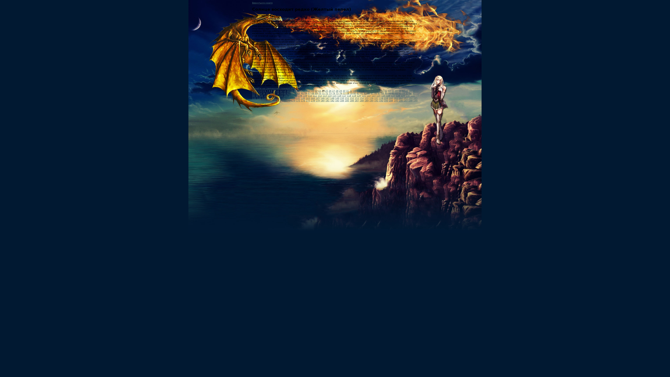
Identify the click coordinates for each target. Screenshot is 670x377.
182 (332, 100)
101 (266, 96)
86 (375, 93)
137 (279, 98)
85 (372, 93)
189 (366, 100)
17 (298, 91)
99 (257, 96)
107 (295, 96)
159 (386, 98)
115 (334, 96)
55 (267, 93)
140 (293, 98)
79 (351, 93)
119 (354, 96)
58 (278, 93)
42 (386, 91)
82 (361, 93)
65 (302, 93)
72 (326, 93)
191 (376, 100)
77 (344, 93)
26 (330, 91)
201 (259, 103)
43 (389, 91)
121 (364, 96)
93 (400, 93)
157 (376, 98)
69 (316, 93)
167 (259, 100)
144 (313, 98)
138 (283, 98)
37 (368, 91)
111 (315, 96)
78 (347, 93)
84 (368, 93)
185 (347, 100)
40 (379, 91)
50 (413, 91)
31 (347, 91)
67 (309, 93)
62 (292, 93)
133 (259, 98)
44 (393, 91)
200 (254, 103)
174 (293, 100)
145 (318, 98)
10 (274, 91)
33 (354, 91)
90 (389, 93)
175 (298, 100)
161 (396, 98)
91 (393, 93)
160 (391, 98)
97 (414, 93)
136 (274, 98)
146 (323, 98)
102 (271, 96)
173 (288, 100)
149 (337, 98)
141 (298, 98)
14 (288, 91)
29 (340, 91)
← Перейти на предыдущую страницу (273, 18)
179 (318, 100)
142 (303, 98)
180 (323, 100)
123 (373, 96)
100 (261, 96)
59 (281, 93)
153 (357, 98)
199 (415, 100)
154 (362, 98)
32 (351, 91)
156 (371, 98)
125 (383, 96)
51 (253, 93)
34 (358, 91)
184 (342, 100)
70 (319, 93)
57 (274, 93)
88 (382, 93)
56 (271, 93)
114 (329, 96)
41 (382, 91)
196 (401, 100)
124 (378, 96)
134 (264, 98)
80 (354, 93)
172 (283, 100)
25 (326, 91)
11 (277, 91)
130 (408, 96)
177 (308, 100)
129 (403, 96)
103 (276, 96)
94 (403, 93)
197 (406, 100)
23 (319, 91)
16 (295, 91)
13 (284, 91)
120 (359, 96)
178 (313, 100)
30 (344, 91)
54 (264, 93)
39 (375, 91)
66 (305, 93)
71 (323, 93)
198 (410, 100)
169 (269, 100)
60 (285, 93)
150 (342, 98)
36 (365, 91)
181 (327, 100)
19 (305, 91)
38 (372, 91)
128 (398, 96)
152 (352, 98)
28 (337, 91)
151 (347, 98)
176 (303, 100)
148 (332, 98)
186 (352, 100)
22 (316, 91)
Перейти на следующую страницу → (272, 88)
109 (305, 96)
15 (291, 91)
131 (413, 96)
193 (386, 100)
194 (391, 100)
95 (407, 93)
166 (254, 100)
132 (254, 98)
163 (406, 98)
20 (309, 91)
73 (330, 93)
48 (406, 91)
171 (279, 100)
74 (333, 93)
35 (361, 91)
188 (362, 100)
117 (344, 96)
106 (290, 96)
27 (333, 91)
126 (388, 96)
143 (308, 98)
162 (401, 98)
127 (393, 96)
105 (286, 96)
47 (403, 91)
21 (312, 91)
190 (371, 100)
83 (365, 93)
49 (410, 91)
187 (357, 100)
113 (325, 96)
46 (400, 91)
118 (349, 96)
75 (337, 93)
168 (264, 100)
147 (327, 98)
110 (310, 96)
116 (339, 96)
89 (386, 93)
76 (340, 93)
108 (300, 96)
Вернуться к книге (262, 3)
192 (381, 100)
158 (381, 98)
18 (302, 91)
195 (396, 100)
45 (396, 91)
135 (269, 98)
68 (312, 93)
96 (410, 93)
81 (358, 93)
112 (320, 96)
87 (379, 93)
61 (288, 93)
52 (257, 93)
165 (415, 98)
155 (366, 98)
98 (253, 96)
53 (260, 93)
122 (369, 96)
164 (410, 98)
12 (281, 91)
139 (288, 98)
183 (337, 100)
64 (298, 93)
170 (274, 100)
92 (396, 93)
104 (281, 96)
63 (295, 93)
